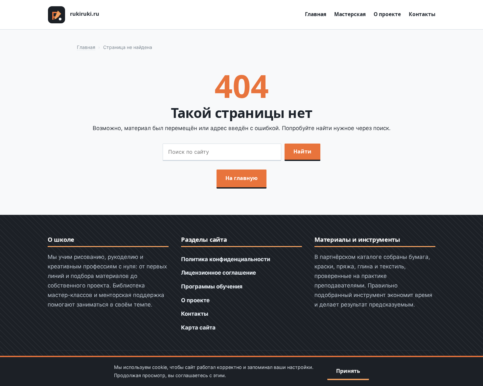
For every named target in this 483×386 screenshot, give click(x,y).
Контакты (422, 14)
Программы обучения (211, 286)
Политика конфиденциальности (225, 259)
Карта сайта (198, 327)
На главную (241, 178)
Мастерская (350, 14)
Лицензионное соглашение (218, 272)
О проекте (387, 14)
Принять (348, 371)
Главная (315, 14)
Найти (302, 151)
